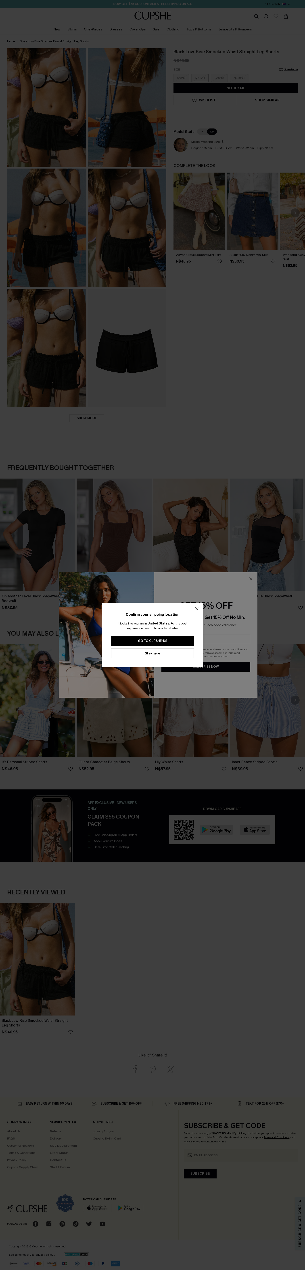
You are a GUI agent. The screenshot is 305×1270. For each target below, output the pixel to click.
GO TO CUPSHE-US (152, 641)
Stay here (152, 653)
